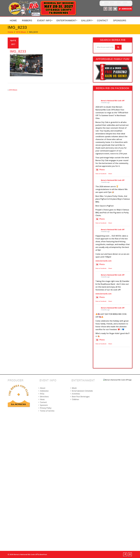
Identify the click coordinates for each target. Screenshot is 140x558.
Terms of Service (47, 410)
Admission (44, 391)
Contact (102, 20)
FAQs (42, 393)
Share (110, 173)
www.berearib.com (103, 261)
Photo (102, 169)
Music (74, 388)
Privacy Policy (45, 408)
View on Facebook (100, 173)
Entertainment (66, 20)
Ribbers (27, 20)
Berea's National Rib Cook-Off (112, 101)
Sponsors (119, 20)
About (42, 388)
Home (13, 20)
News (42, 399)
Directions (44, 396)
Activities (76, 393)
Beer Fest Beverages (80, 396)
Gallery (86, 20)
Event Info (44, 20)
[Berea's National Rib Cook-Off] (43, 8)
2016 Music (21, 32)
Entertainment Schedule (82, 391)
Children (75, 399)
